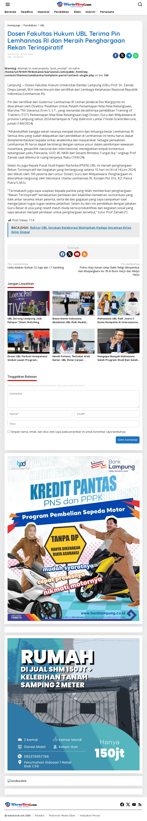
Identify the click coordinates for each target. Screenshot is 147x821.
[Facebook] (62, 254)
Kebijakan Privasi (90, 815)
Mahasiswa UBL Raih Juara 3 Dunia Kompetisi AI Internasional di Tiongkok (118, 320)
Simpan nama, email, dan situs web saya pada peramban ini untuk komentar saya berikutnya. (68, 431)
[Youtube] (77, 254)
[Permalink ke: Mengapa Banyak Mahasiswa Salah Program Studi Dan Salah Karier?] (118, 341)
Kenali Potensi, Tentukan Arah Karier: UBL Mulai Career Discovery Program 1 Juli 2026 (71, 358)
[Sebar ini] (115, 55)
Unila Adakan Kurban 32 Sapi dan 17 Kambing (35, 265)
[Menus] (8, 4)
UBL (9, 57)
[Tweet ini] (122, 55)
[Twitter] (70, 254)
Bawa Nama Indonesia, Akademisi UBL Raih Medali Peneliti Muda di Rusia (69, 320)
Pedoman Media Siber (62, 815)
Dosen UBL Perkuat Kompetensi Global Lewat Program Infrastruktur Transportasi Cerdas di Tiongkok (27, 358)
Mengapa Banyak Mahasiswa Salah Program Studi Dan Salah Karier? (117, 358)
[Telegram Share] (129, 55)
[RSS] (85, 254)
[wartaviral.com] (74, 4)
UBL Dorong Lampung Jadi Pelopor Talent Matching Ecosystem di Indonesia (24, 320)
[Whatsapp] (136, 55)
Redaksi (39, 815)
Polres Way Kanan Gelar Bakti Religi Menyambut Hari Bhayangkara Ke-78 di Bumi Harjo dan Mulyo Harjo (109, 269)
